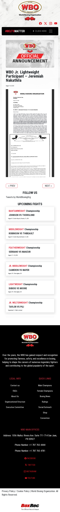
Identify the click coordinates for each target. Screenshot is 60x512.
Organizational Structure (15, 402)
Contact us (15, 385)
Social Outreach (45, 407)
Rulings (45, 402)
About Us (15, 396)
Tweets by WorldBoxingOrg (18, 197)
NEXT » (48, 185)
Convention (45, 418)
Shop (45, 412)
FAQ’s (15, 391)
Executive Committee (15, 407)
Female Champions (45, 391)
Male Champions (45, 385)
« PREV (11, 185)
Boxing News (45, 396)
